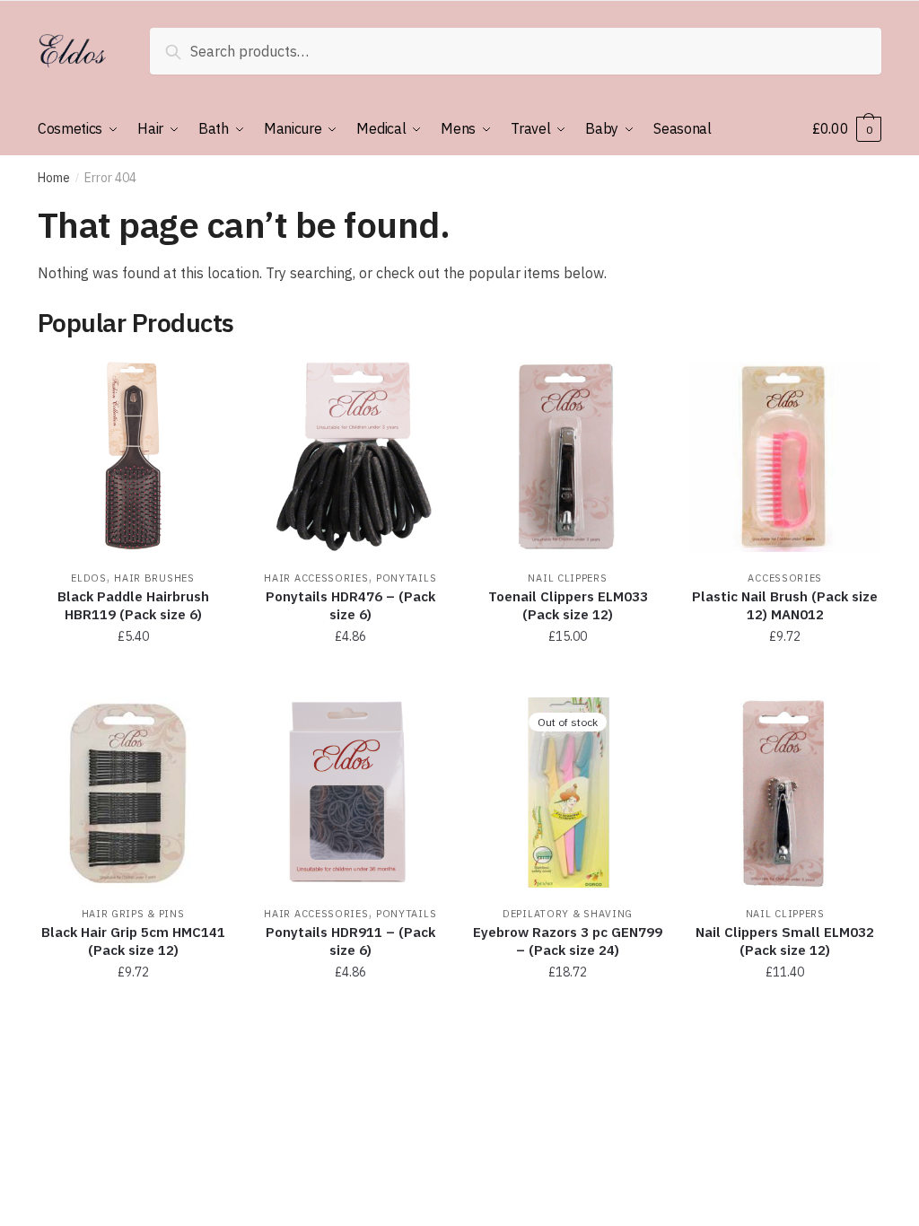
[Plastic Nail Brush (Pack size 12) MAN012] (785, 457)
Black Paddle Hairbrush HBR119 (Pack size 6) (133, 605)
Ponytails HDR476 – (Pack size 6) (350, 605)
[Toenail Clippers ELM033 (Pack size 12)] (567, 457)
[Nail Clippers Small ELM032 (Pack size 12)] (785, 792)
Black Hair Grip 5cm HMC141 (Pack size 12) (133, 941)
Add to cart (133, 677)
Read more (568, 1012)
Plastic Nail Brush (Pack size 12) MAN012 (785, 605)
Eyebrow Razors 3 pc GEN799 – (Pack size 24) (567, 941)
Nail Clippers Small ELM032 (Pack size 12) (785, 941)
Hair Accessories (316, 578)
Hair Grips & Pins (133, 913)
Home (54, 178)
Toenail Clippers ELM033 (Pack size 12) (568, 605)
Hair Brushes (154, 578)
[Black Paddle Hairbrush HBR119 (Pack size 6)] (133, 457)
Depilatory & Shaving (568, 913)
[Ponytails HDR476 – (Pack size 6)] (350, 457)
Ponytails (406, 578)
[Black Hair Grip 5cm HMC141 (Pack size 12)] (133, 792)
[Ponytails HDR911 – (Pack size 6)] (350, 792)
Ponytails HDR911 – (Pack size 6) (350, 941)
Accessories (785, 578)
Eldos (89, 578)
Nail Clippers (567, 578)
